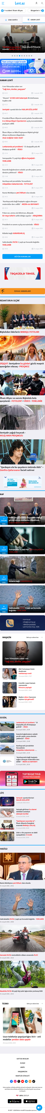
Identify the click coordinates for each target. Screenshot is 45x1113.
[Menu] (3, 3)
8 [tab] (29, 55)
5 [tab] (22, 55)
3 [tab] (17, 55)
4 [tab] (19, 55)
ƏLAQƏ (22, 1063)
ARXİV (22, 1067)
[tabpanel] (22, 39)
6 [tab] (24, 55)
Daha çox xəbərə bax (32, 637)
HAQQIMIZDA (22, 1071)
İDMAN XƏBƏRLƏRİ (22, 291)
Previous (2, 10)
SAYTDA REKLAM (23, 1059)
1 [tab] (12, 55)
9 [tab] (31, 55)
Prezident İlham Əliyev (13, 10)
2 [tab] (14, 55)
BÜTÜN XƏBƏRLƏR (23, 256)
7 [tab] (26, 55)
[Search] (42, 3)
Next (42, 10)
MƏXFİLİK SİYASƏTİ (23, 1076)
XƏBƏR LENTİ (6, 80)
